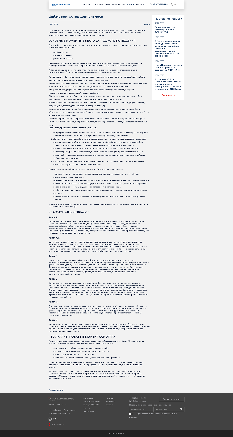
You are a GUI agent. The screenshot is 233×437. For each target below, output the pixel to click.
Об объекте (98, 4)
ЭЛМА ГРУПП (87, 4)
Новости (130, 4)
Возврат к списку (56, 390)
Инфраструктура (118, 4)
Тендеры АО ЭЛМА (91, 405)
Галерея (109, 398)
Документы (110, 401)
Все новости (168, 95)
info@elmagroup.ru (137, 401)
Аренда (107, 4)
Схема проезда (57, 424)
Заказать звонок (172, 399)
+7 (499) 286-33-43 (160, 4)
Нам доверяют (89, 411)
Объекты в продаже (91, 401)
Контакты (140, 4)
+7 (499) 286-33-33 (137, 398)
